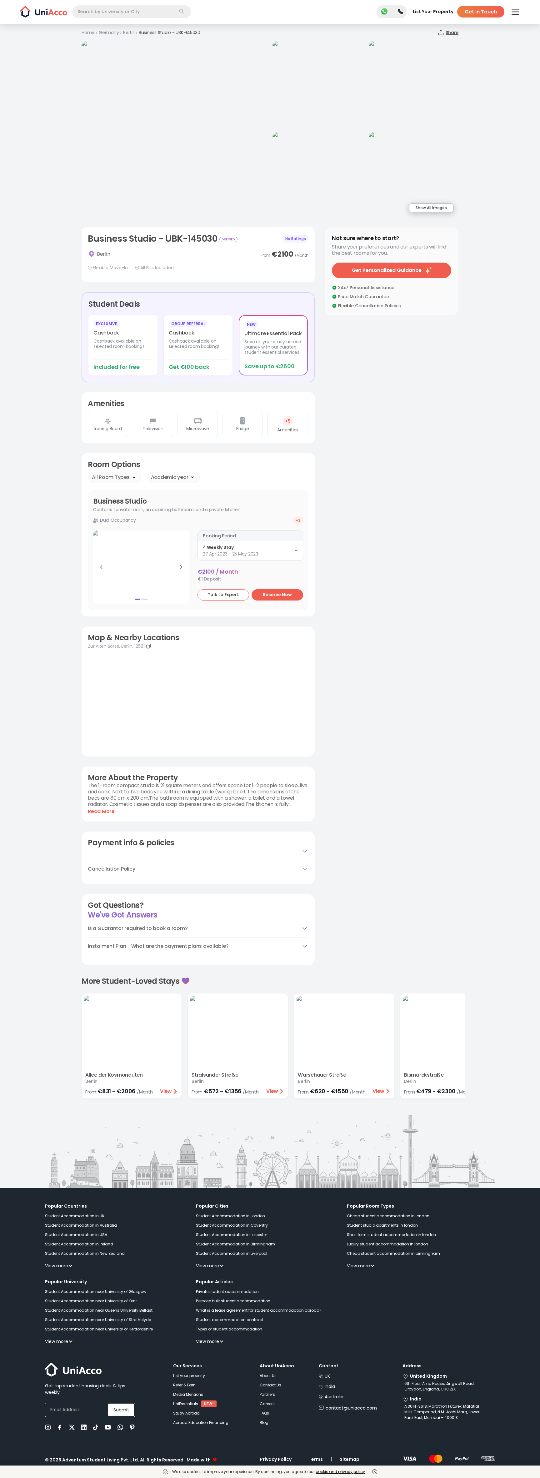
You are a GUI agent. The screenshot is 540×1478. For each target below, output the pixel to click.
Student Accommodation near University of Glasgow (95, 1291)
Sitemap (349, 1459)
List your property (189, 1375)
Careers (267, 1403)
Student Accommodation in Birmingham (235, 1244)
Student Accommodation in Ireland (79, 1244)
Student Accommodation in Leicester (231, 1234)
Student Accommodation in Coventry (232, 1225)
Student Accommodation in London (230, 1216)
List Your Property (433, 11)
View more (56, 1266)
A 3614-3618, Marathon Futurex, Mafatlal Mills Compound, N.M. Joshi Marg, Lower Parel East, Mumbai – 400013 (441, 1412)
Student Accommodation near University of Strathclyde (98, 1319)
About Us (268, 1375)
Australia (334, 1397)
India (330, 1386)
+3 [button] (298, 520)
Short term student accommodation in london (391, 1234)
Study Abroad (186, 1413)
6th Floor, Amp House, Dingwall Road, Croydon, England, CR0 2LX (439, 1386)
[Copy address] (148, 646)
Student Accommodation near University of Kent (91, 1301)
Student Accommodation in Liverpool (231, 1253)
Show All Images (431, 207)
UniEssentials (185, 1403)
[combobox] (131, 11)
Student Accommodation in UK (74, 1216)
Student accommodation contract (229, 1319)
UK (327, 1376)
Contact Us (270, 1385)
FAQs (264, 1413)
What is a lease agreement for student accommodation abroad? (259, 1310)
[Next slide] (181, 567)
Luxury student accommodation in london (387, 1244)
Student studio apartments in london (382, 1225)
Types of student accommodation (229, 1329)
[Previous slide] (101, 567)
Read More (101, 811)
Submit (121, 1410)
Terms (315, 1459)
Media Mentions (188, 1394)
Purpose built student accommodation (233, 1301)
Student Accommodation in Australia (81, 1225)
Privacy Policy (276, 1459)
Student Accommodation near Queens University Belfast (98, 1310)
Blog (264, 1422)
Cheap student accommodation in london (388, 1216)
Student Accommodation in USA (76, 1234)
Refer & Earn (184, 1385)
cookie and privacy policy (340, 1471)
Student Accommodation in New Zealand (85, 1253)
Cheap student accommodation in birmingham (393, 1253)
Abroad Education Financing (200, 1422)
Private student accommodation (227, 1291)
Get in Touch (481, 11)
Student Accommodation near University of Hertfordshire (99, 1329)
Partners (267, 1394)
